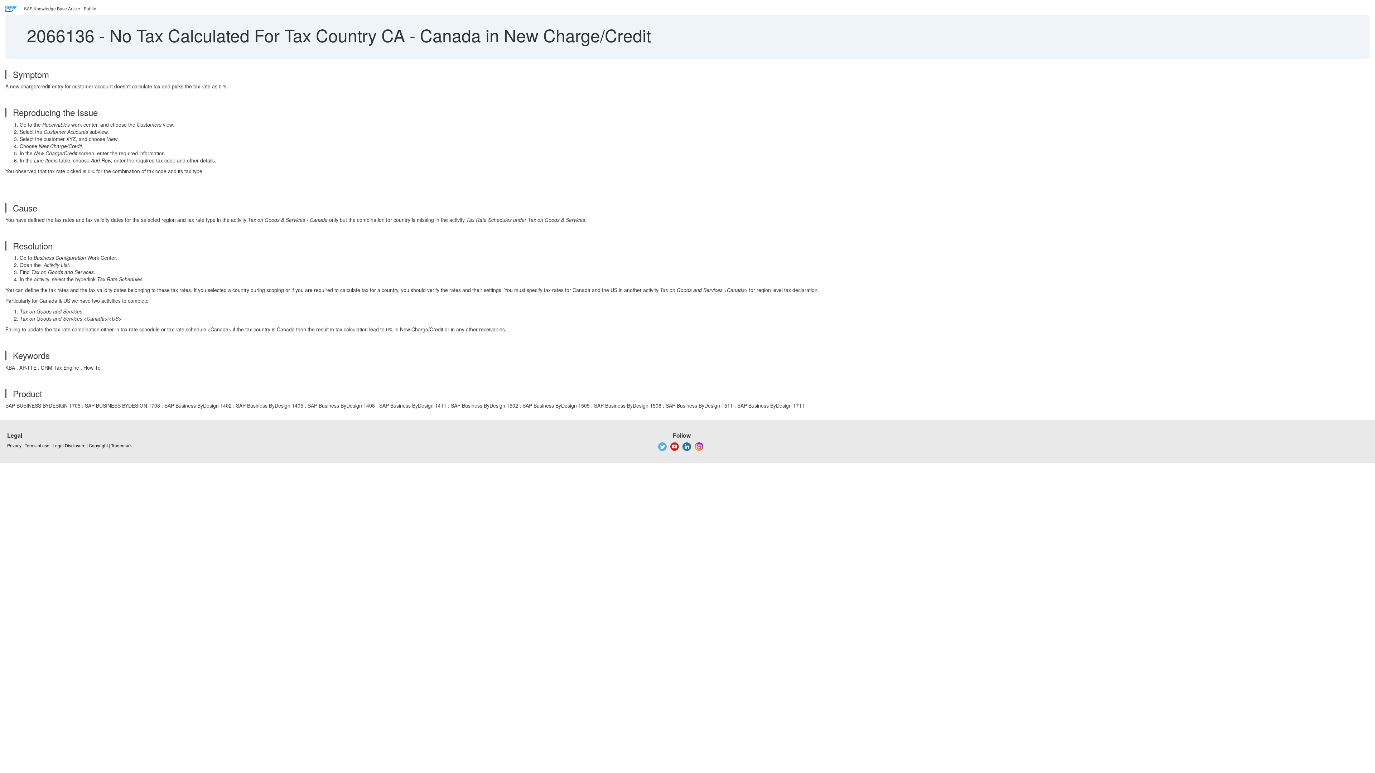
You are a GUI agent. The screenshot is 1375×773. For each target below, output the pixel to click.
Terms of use (37, 445)
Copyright (98, 445)
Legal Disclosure (69, 445)
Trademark (121, 445)
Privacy (14, 445)
